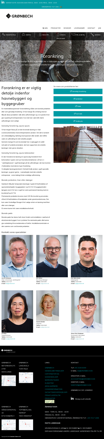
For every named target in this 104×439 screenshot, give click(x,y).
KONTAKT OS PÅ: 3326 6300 (14, 3)
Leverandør (79, 28)
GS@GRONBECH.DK (85, 371)
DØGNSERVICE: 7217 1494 (50, 7)
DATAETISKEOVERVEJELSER (56, 392)
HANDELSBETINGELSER (54, 371)
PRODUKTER (56, 28)
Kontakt (91, 28)
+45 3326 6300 (80, 368)
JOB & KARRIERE (51, 386)
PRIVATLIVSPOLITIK (52, 395)
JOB (99, 28)
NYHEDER (67, 28)
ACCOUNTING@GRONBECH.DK (83, 379)
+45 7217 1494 (93, 418)
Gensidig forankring (79, 91)
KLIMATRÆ (49, 383)
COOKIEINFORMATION (53, 389)
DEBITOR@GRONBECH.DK (81, 385)
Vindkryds (79, 121)
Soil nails (79, 114)
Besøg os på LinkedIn (83, 399)
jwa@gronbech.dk (10, 339)
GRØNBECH (49, 368)
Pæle (79, 106)
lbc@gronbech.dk (10, 283)
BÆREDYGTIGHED (52, 380)
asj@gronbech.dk (79, 283)
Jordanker (78, 99)
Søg (46, 28)
